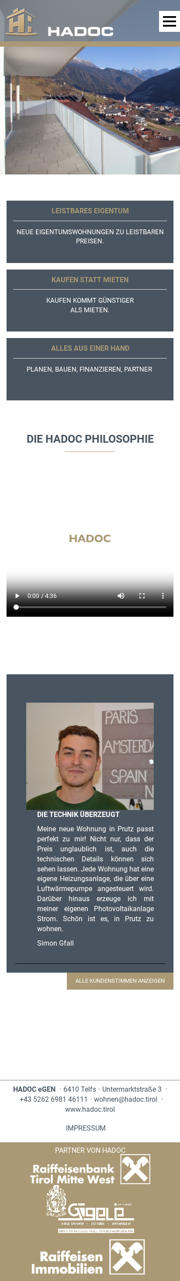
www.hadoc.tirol (90, 1109)
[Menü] (169, 21)
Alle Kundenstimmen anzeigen (120, 980)
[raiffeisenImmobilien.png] (90, 1257)
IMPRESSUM (86, 1128)
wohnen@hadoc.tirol (125, 1099)
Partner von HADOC (90, 1150)
